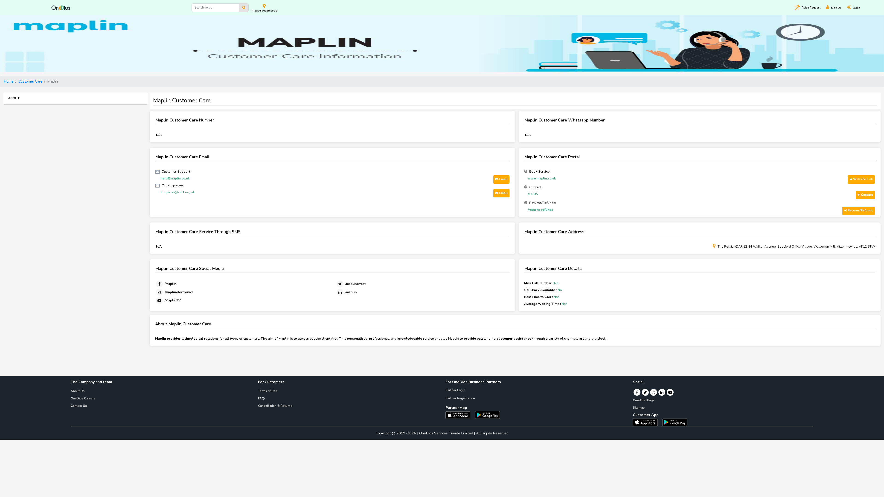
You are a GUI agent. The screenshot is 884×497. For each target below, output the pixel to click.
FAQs (262, 398)
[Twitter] (645, 392)
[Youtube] (670, 392)
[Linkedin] (661, 392)
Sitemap (639, 408)
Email (503, 179)
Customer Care (30, 81)
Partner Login (455, 390)
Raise (811, 7)
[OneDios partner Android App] (487, 414)
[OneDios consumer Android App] (674, 422)
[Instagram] (653, 392)
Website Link (862, 179)
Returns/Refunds (860, 210)
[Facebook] (637, 392)
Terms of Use (267, 391)
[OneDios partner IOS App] (459, 414)
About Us (77, 391)
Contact (866, 195)
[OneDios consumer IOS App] (647, 422)
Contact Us (79, 406)
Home (9, 81)
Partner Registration (460, 398)
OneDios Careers (83, 398)
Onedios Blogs (643, 400)
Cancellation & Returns (275, 406)
